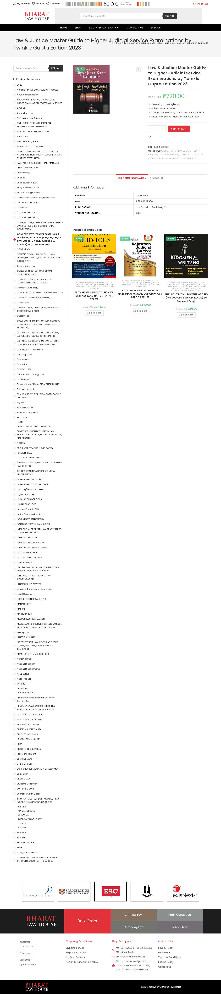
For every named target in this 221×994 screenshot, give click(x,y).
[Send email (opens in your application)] (206, 4)
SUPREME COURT (25, 788)
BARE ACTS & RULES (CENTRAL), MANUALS (38, 163)
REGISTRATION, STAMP (28, 724)
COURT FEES (23, 302)
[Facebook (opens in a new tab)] (194, 4)
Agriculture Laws (25, 113)
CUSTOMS (23, 815)
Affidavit (21, 108)
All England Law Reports (29, 118)
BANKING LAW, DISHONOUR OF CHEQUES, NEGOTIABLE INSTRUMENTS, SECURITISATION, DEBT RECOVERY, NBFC (39, 155)
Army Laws (22, 136)
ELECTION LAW (24, 369)
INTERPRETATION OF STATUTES (32, 547)
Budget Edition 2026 (27, 182)
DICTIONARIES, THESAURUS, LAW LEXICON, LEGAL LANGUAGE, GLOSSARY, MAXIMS (38, 334)
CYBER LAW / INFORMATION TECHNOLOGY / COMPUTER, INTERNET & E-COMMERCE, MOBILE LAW (38, 324)
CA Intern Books (26, 810)
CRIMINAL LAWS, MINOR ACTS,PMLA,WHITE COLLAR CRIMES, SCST (38, 309)
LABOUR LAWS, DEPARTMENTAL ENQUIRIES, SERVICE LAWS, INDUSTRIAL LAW (38, 569)
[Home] (111, 42)
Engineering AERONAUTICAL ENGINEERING (38, 384)
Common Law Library (28, 217)
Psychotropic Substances (30, 714)
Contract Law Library (27, 287)
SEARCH (22, 823)
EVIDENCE (22, 417)
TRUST (20, 847)
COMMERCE (23, 207)
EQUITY (20, 402)
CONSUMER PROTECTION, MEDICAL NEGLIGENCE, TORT (34, 272)
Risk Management (26, 753)
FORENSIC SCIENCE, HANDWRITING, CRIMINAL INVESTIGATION (39, 464)
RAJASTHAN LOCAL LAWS (29, 719)
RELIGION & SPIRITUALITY (29, 729)
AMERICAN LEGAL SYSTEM (31, 457)
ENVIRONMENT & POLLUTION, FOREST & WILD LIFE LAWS (39, 396)
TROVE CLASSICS (25, 842)
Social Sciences (25, 763)
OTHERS (21, 683)
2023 (20, 422)
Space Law (22, 773)
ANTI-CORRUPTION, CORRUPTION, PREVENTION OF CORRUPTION (34, 124)
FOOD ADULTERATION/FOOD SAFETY (35, 448)
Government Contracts (29, 479)
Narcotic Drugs (25, 658)
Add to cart (179, 128)
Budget (21, 177)
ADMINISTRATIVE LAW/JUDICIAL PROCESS (37, 89)
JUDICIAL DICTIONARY (28, 552)
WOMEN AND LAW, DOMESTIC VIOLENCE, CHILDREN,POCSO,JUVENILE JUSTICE (37, 859)
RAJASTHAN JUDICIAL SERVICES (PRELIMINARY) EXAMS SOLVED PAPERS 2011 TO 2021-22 (140, 294)
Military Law (23, 632)
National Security (26, 663)
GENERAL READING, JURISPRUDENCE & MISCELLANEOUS (186, 289)
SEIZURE (22, 827)
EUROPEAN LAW (25, 407)
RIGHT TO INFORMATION (29, 749)
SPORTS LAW (23, 778)
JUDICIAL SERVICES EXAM (29, 557)
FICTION (21, 443)
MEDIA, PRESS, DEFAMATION (31, 618)
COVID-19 (23, 688)
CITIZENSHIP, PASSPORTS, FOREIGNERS (36, 197)
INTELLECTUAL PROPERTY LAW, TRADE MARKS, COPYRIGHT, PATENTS (39, 531)
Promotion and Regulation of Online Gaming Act (36, 699)
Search (170, 16)
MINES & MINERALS (26, 637)
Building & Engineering (28, 192)
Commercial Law (26, 212)
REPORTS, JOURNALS (27, 734)
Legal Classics (24, 594)
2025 (19, 84)
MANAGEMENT (24, 604)
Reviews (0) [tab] (156, 178)
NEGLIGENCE (23, 673)
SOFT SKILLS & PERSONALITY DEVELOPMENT (38, 768)
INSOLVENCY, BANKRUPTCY (30, 519)
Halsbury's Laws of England (31, 489)
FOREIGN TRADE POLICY (30, 819)
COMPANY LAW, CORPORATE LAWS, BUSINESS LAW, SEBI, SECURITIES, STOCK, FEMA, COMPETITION (40, 226)
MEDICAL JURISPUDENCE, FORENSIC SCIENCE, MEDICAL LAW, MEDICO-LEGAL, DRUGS (39, 625)
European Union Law (27, 412)
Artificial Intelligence (27, 141)
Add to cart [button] (94, 312)
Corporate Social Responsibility (33, 297)
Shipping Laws (24, 758)
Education (22, 364)
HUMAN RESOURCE (26, 504)
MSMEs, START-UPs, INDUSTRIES (33, 654)
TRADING (21, 837)
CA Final (22, 806)
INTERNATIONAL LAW (27, 537)
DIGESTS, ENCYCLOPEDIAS (30, 349)
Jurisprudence (24, 562)
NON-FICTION (24, 678)
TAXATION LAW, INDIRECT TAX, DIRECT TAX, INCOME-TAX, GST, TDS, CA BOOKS (38, 800)
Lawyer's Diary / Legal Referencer (34, 589)
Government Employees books (33, 484)
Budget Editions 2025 (28, 187)
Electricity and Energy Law (30, 374)
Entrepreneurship (26, 389)
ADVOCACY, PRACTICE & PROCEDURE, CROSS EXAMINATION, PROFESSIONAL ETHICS (39, 101)
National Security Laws (28, 668)
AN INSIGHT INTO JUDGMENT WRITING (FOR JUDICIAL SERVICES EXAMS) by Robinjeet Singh (186, 298)
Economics (23, 359)
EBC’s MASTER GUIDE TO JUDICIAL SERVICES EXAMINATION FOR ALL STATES (94, 296)
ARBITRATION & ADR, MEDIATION (33, 131)
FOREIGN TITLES (24, 452)
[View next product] (205, 67)
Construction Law (26, 266)
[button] (138, 69)
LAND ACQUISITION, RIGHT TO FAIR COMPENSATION (34, 577)
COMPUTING (23, 249)
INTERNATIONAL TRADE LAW (30, 542)
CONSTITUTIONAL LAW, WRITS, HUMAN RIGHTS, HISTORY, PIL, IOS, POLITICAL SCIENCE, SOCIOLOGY (39, 258)
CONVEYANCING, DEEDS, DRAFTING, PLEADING (40, 292)
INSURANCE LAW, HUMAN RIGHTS (33, 524)
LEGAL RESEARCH (26, 692)
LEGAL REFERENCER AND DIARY (32, 599)
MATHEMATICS (24, 613)
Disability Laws (24, 354)
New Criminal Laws (28, 167)
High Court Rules (25, 494)
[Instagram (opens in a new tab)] (198, 4)
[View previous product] (199, 67)
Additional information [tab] (131, 178)
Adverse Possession (27, 94)
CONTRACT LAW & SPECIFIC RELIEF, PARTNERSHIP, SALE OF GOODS (34, 281)
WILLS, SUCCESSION (27, 852)
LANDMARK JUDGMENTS (29, 584)
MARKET (21, 609)
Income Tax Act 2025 (28, 509)
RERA (19, 744)
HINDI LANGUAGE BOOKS (29, 499)
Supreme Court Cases (28, 793)
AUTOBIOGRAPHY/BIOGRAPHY (32, 146)
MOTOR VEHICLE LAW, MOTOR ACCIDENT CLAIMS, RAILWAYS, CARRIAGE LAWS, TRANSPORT (37, 646)
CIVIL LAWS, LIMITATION (28, 202)
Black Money (23, 172)
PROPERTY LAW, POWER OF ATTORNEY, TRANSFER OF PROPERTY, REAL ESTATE (36, 707)
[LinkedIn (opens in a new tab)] (202, 4)
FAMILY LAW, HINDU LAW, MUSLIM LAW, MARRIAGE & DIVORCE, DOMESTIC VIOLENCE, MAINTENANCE (39, 435)
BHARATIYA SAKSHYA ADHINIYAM (34, 426)
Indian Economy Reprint (29, 514)
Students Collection (27, 783)
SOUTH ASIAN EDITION (29, 738)
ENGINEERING (23, 379)
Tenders (21, 832)
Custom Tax (23, 315)
